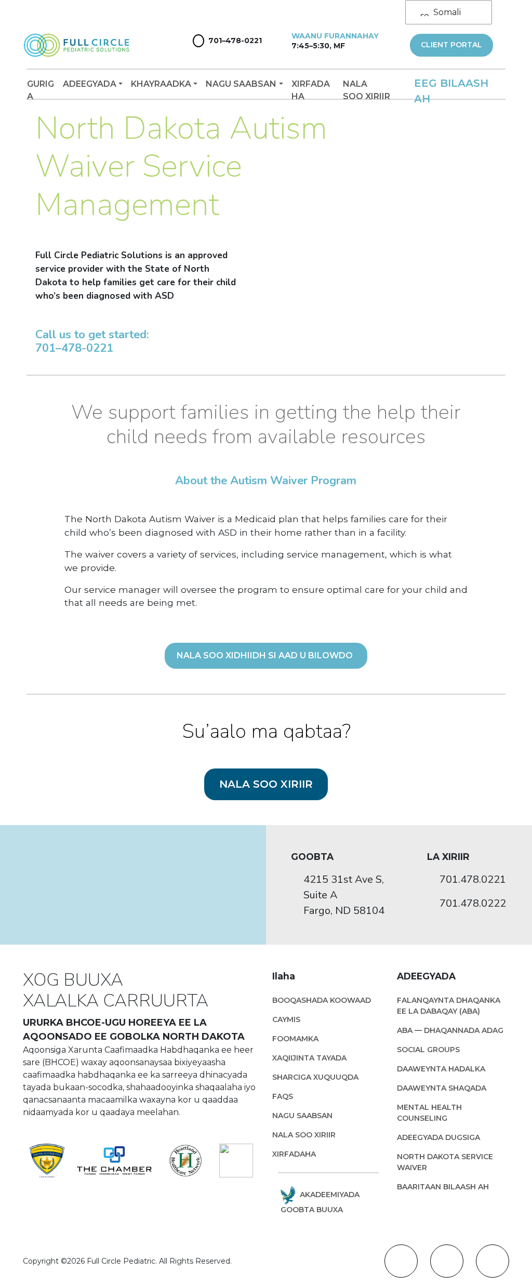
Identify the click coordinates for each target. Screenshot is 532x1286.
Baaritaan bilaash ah (443, 1186)
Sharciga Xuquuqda (315, 1077)
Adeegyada (89, 84)
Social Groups (428, 1049)
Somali (447, 12)
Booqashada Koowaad (321, 1000)
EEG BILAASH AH (451, 91)
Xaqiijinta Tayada (309, 1058)
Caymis (286, 1019)
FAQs (282, 1096)
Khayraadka (161, 84)
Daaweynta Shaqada (441, 1088)
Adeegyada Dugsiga (438, 1137)
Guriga (40, 90)
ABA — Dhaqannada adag (450, 1030)
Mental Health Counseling (429, 1113)
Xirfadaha (310, 90)
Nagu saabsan (241, 84)
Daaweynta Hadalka (441, 1068)
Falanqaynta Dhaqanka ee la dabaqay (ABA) (448, 1006)
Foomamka (295, 1038)
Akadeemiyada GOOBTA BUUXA (320, 1202)
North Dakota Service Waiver (445, 1162)
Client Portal (451, 44)
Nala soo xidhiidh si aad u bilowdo (266, 655)
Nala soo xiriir (366, 90)
